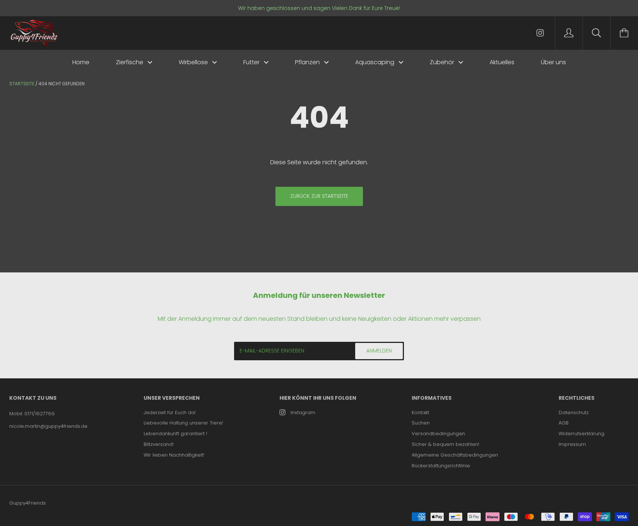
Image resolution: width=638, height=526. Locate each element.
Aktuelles (502, 62)
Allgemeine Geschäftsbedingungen (455, 454)
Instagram (303, 412)
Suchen (421, 422)
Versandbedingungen (438, 433)
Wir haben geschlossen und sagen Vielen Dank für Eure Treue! (319, 8)
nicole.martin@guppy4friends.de (48, 426)
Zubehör (443, 62)
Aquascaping (375, 62)
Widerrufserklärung (581, 433)
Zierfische (130, 62)
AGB (564, 422)
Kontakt (420, 412)
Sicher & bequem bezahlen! (445, 444)
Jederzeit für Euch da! (170, 412)
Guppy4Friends (27, 502)
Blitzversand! (159, 444)
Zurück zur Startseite (319, 196)
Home (80, 62)
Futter (252, 62)
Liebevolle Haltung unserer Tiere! (183, 422)
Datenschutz (574, 412)
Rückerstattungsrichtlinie (441, 465)
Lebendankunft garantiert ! (175, 433)
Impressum (572, 444)
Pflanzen (308, 62)
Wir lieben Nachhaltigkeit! (174, 454)
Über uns (553, 62)
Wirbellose (194, 62)
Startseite (21, 83)
